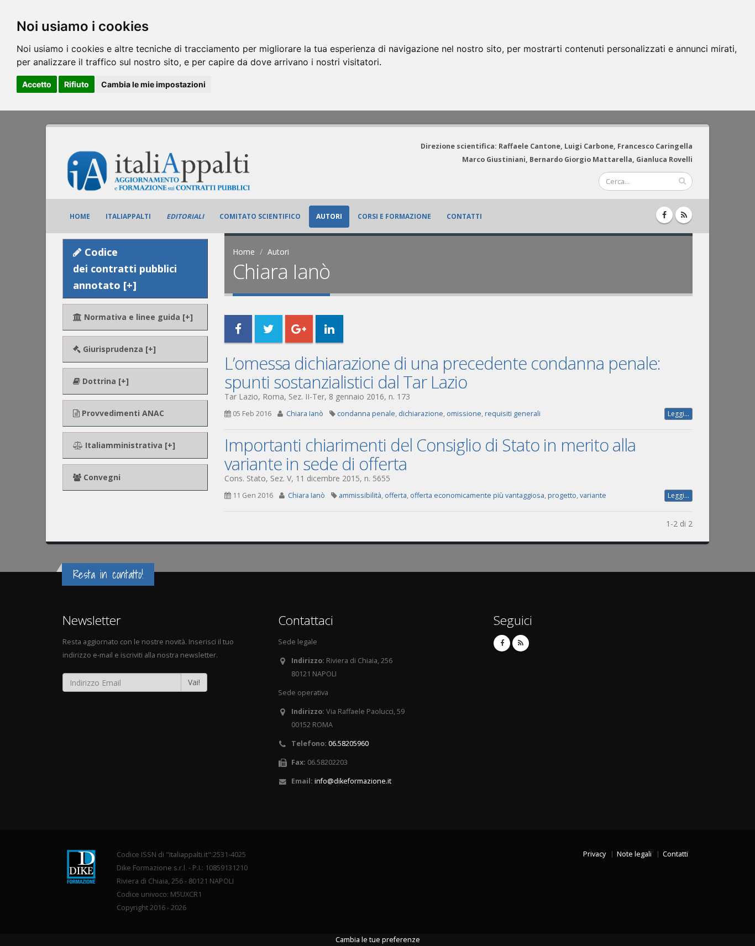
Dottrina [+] (104, 381)
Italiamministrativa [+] (129, 445)
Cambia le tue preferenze (377, 939)
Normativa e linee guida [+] (137, 317)
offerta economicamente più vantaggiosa (477, 495)
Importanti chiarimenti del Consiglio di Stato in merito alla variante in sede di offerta (430, 454)
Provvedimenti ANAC (122, 413)
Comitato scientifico (260, 216)
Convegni (100, 477)
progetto (562, 495)
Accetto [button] (36, 84)
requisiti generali (513, 413)
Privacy (594, 854)
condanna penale (366, 413)
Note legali (634, 854)
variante (593, 495)
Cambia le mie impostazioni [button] (153, 84)
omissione (464, 413)
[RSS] (683, 215)
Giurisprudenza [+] (118, 349)
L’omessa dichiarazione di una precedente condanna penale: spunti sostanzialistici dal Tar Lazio (442, 372)
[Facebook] (664, 215)
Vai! (194, 682)
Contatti (464, 216)
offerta (396, 495)
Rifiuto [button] (76, 84)
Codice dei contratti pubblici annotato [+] (125, 268)
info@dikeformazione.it (352, 781)
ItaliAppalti (128, 216)
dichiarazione (421, 413)
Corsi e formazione (394, 216)
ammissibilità (360, 495)
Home (80, 216)
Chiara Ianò (304, 413)
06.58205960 (348, 743)
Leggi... (678, 413)
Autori (329, 216)
